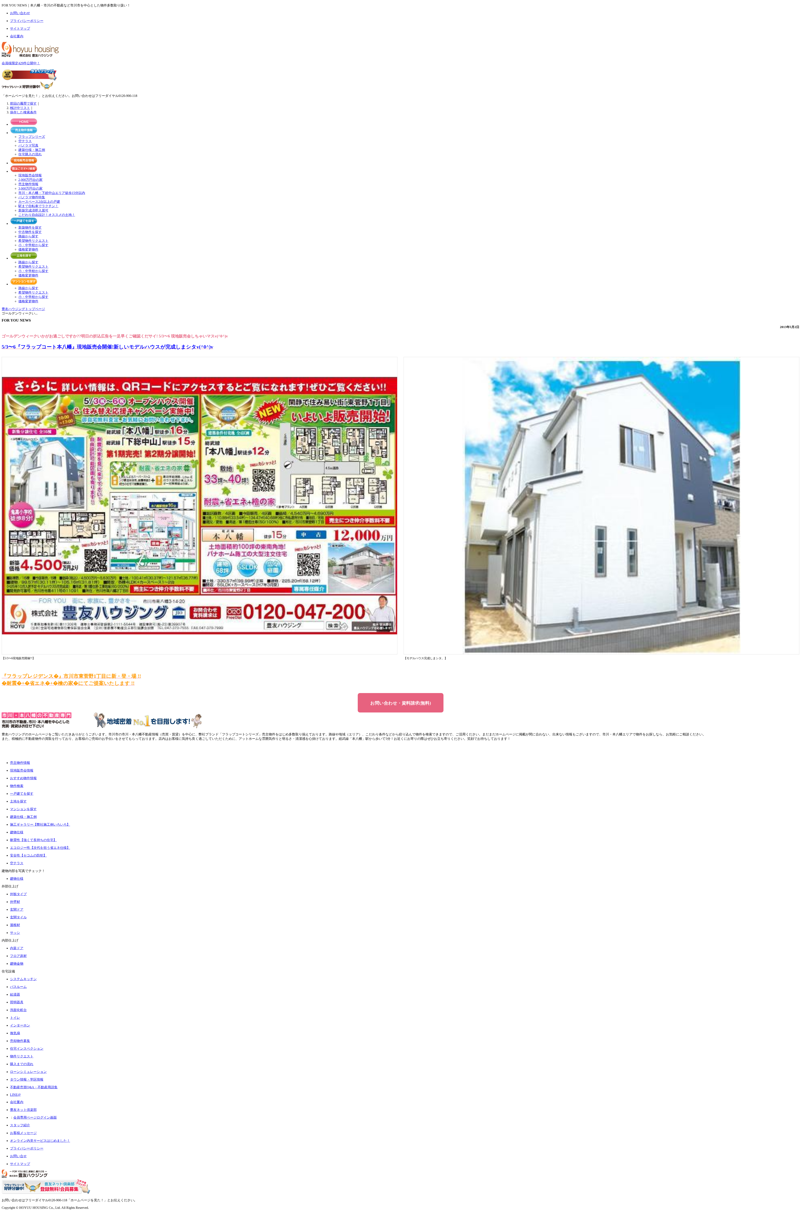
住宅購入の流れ (30, 154)
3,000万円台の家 (30, 188)
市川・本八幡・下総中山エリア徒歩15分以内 (51, 193)
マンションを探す (23, 809)
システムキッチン (23, 979)
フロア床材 (18, 956)
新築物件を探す (30, 227)
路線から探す (28, 236)
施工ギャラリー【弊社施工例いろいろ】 (40, 824)
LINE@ (15, 1094)
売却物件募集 (20, 1041)
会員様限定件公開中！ (21, 63)
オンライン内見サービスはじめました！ (40, 1140)
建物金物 (16, 963)
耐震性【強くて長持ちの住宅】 (33, 840)
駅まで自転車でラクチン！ (38, 206)
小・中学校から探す (33, 245)
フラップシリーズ (31, 136)
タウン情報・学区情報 (26, 1079)
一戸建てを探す (21, 793)
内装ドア (16, 948)
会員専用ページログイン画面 (35, 1117)
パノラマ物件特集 (31, 197)
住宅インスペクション (26, 1048)
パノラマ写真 (28, 145)
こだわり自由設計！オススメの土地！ (46, 215)
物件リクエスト (21, 1056)
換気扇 (15, 1033)
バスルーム (18, 987)
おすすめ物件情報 (23, 778)
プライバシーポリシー (26, 1148)
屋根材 (15, 925)
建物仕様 (16, 832)
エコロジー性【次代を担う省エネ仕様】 (40, 847)
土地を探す (18, 801)
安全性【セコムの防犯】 (28, 855)
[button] (16, 751)
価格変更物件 (28, 249)
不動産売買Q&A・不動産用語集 (34, 1087)
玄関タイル (18, 917)
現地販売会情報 (30, 175)
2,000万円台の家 (30, 179)
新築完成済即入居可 (33, 210)
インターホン (20, 1025)
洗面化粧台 (18, 1010)
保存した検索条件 (23, 112)
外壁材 (15, 902)
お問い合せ (18, 1156)
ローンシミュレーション (28, 1072)
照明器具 (16, 1002)
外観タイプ (18, 894)
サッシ (15, 932)
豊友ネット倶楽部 (23, 1110)
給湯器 (15, 994)
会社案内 (16, 1102)
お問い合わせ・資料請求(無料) (400, 703)
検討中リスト (20, 108)
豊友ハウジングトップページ (23, 309)
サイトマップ (20, 1164)
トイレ (15, 1017)
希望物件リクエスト (33, 240)
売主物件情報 (28, 184)
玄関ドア (16, 909)
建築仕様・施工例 (31, 150)
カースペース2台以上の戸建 (39, 201)
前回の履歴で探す (23, 103)
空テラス (25, 141)
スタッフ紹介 (20, 1125)
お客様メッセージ (23, 1133)
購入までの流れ (21, 1064)
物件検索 (16, 786)
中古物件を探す (30, 232)
